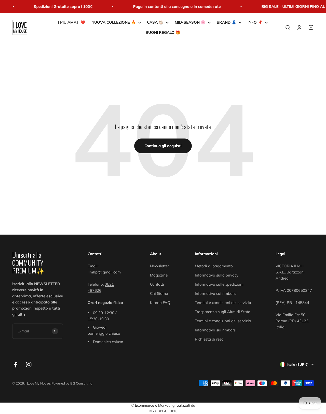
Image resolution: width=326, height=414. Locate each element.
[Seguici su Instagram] (28, 364)
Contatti (157, 284)
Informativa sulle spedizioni (219, 284)
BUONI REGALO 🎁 (163, 32)
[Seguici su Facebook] (15, 364)
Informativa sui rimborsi (216, 293)
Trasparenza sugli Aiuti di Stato (222, 311)
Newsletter (159, 266)
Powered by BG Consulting (71, 383)
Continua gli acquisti (163, 145)
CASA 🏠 (155, 22)
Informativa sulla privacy (216, 275)
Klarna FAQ (160, 302)
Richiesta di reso (209, 339)
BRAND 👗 (226, 22)
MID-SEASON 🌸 (190, 22)
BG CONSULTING (163, 411)
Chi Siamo (159, 293)
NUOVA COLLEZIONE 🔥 (113, 22)
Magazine (159, 275)
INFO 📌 (255, 22)
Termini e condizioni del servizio (223, 302)
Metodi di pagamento (214, 266)
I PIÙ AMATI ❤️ (71, 22)
